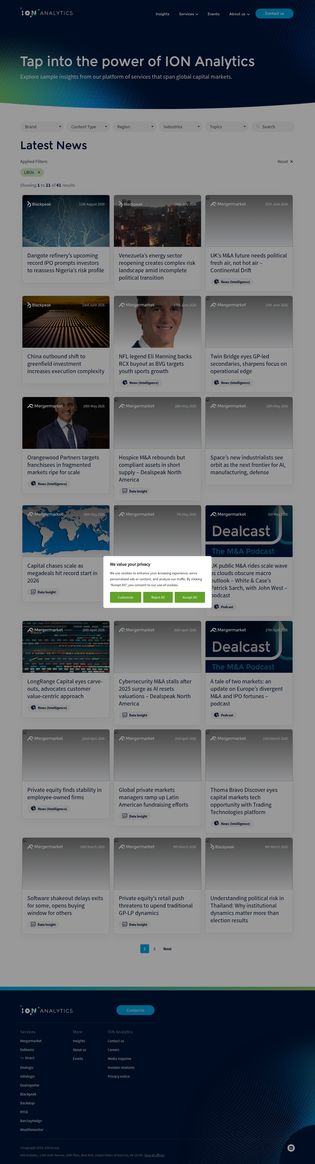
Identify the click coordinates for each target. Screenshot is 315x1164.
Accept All (190, 597)
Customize (125, 597)
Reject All (158, 597)
